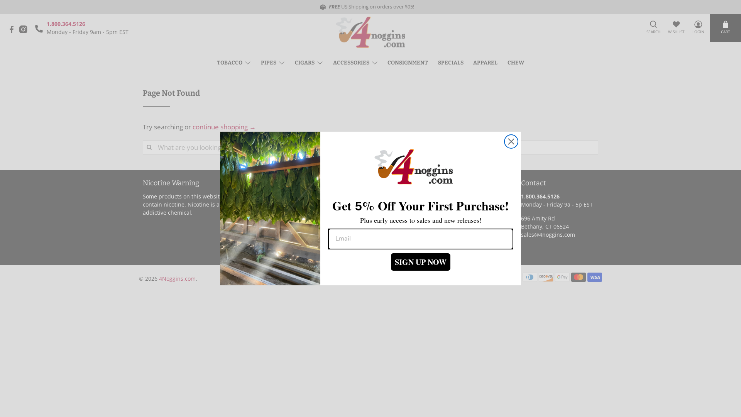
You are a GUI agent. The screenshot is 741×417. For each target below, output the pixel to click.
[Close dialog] (511, 141)
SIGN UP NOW (421, 262)
